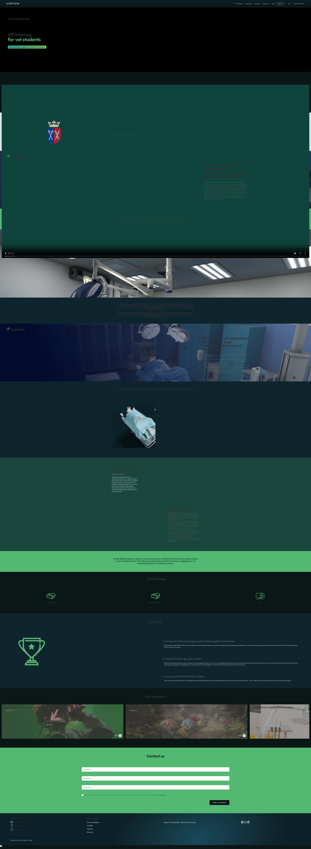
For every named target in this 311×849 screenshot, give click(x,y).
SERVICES (257, 3)
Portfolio (90, 826)
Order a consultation (219, 802)
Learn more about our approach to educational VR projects (27, 47)
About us (90, 832)
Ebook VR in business (188, 822)
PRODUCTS (249, 3)
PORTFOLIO (239, 3)
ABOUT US (266, 3)
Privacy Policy (161, 795)
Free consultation (93, 822)
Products (90, 829)
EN (289, 3)
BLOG (273, 3)
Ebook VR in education (172, 822)
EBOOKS (280, 3)
